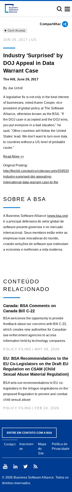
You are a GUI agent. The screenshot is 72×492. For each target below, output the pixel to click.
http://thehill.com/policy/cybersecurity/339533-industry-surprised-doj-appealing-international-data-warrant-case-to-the (36, 176)
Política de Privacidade (60, 446)
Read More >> (13, 156)
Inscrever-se (26, 446)
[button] (59, 8)
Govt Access (16, 30)
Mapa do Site (42, 448)
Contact (9, 444)
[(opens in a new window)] (5, 466)
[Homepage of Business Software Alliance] (11, 8)
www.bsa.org (57, 215)
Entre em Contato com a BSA (29, 432)
